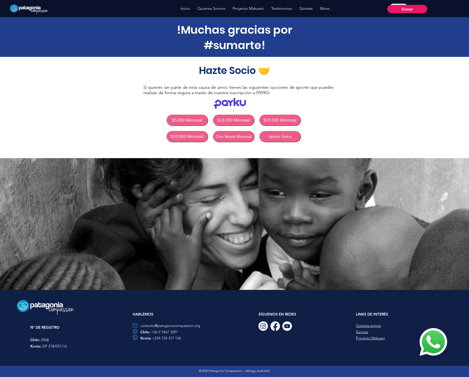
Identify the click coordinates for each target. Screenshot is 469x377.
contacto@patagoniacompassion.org (170, 325)
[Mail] (135, 325)
